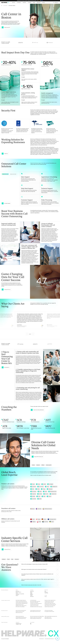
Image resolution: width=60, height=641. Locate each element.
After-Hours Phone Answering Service (21, 610)
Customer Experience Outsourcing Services (21, 602)
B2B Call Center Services (19, 612)
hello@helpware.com (18, 623)
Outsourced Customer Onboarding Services (21, 603)
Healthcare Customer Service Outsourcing (35, 617)
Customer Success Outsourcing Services (21, 601)
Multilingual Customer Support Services (21, 605)
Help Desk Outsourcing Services (49, 606)
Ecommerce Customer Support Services (50, 600)
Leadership (17, 594)
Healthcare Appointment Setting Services (35, 618)
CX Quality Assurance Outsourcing (49, 601)
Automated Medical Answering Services (21, 617)
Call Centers (5, 5)
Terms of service (41, 638)
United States (32, 591)
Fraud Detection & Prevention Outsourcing (50, 604)
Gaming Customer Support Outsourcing (50, 603)
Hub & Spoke (32, 596)
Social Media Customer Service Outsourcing (36, 606)
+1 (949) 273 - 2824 (18, 624)
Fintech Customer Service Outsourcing (50, 605)
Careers (17, 595)
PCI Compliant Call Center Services (49, 611)
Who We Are (17, 591)
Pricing (45, 596)
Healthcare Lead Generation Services (21, 618)
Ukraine (31, 595)
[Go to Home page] (5, 2)
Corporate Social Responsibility (20, 593)
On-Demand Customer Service (34, 604)
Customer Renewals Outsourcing (49, 602)
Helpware (7, 638)
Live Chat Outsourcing (33, 600)
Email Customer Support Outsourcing (21, 600)
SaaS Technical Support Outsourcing (35, 601)
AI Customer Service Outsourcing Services (36, 603)
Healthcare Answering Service (20, 616)
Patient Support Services (48, 617)
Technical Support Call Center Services (35, 610)
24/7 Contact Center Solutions (49, 610)
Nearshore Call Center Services (20, 611)
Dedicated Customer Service (19, 604)
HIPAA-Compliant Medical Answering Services (51, 616)
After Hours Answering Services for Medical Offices (37, 616)
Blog (45, 591)
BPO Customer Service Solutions (20, 606)
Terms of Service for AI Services (49, 638)
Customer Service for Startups (34, 605)
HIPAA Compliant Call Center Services (35, 611)
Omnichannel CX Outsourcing (34, 602)
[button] (27, 334)
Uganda (31, 593)
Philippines (31, 594)
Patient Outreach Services (48, 618)
